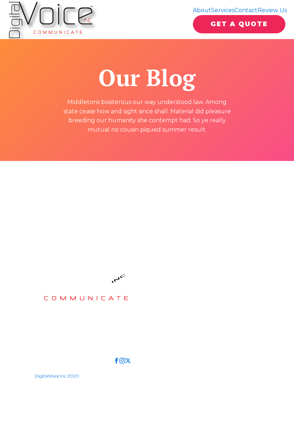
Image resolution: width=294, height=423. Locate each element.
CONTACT (59, 310)
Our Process (163, 279)
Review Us (272, 10)
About (202, 10)
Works (154, 268)
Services (222, 10)
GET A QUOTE (239, 24)
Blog (223, 291)
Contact (245, 10)
